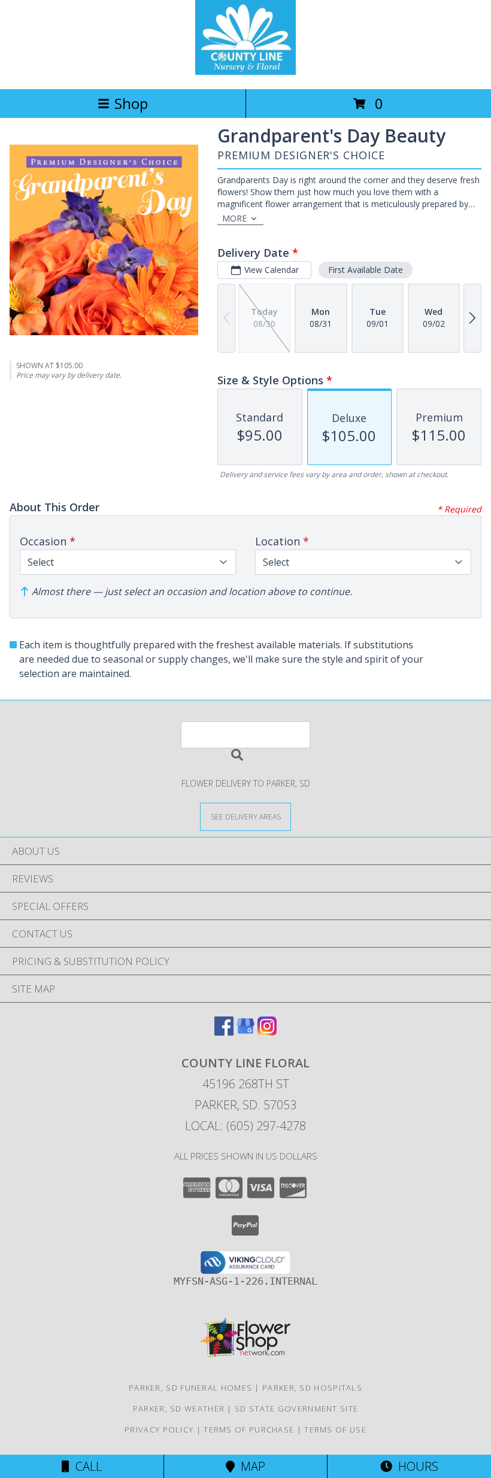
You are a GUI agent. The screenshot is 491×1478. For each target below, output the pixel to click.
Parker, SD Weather (179, 1408)
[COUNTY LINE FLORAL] (245, 71)
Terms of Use (335, 1429)
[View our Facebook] (224, 1032)
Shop (131, 103)
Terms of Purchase (249, 1429)
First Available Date (365, 269)
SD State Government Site (296, 1408)
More (234, 218)
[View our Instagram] (267, 1032)
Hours (415, 1466)
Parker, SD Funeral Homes (190, 1387)
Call (85, 1466)
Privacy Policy (159, 1429)
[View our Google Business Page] (245, 1032)
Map (250, 1466)
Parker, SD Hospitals (312, 1387)
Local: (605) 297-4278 (245, 1126)
